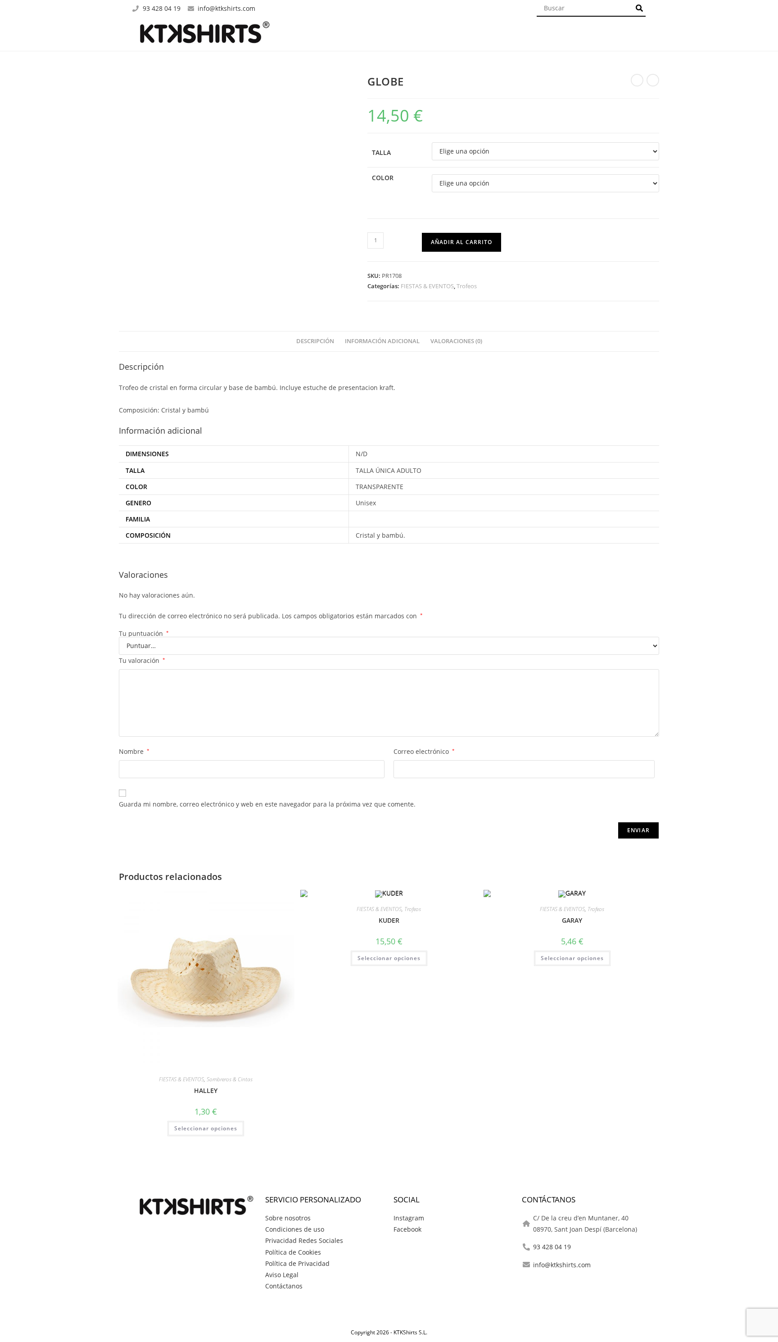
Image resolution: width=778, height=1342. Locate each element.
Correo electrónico (424, 751)
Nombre (134, 751)
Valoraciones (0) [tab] (456, 341)
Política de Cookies (293, 1252)
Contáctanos (284, 1286)
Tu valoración (142, 660)
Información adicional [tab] (382, 341)
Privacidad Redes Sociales (304, 1240)
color (383, 177)
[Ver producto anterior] (637, 80)
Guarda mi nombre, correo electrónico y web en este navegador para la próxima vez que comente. (267, 804)
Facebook (407, 1229)
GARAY (572, 920)
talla (381, 152)
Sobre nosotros (288, 1218)
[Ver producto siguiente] (653, 80)
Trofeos (467, 286)
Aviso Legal (282, 1274)
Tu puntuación (144, 633)
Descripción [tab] (315, 341)
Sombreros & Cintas (230, 1079)
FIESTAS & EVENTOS (427, 286)
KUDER (389, 920)
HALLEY (205, 1090)
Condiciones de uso (294, 1229)
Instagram (409, 1218)
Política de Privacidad (297, 1263)
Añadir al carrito (461, 242)
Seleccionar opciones (205, 1128)
